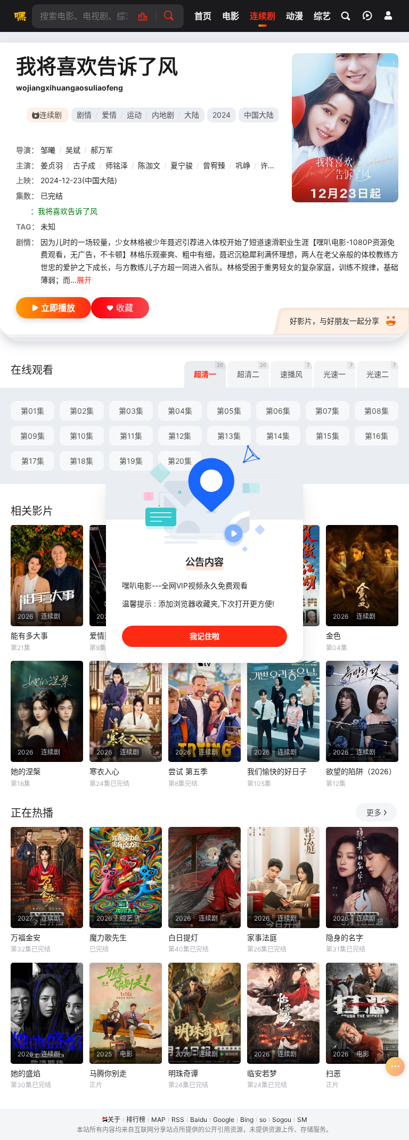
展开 (84, 279)
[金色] (362, 575)
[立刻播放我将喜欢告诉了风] (345, 127)
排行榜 (135, 1119)
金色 (333, 635)
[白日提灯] (204, 877)
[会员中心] (388, 15)
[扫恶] (362, 1013)
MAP (158, 1119)
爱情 (109, 114)
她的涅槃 (25, 771)
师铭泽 (116, 165)
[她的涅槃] (47, 711)
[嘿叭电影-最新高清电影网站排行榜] (148, 16)
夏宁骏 (181, 165)
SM (302, 1119)
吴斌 (73, 149)
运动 (134, 114)
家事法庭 (262, 937)
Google (223, 1119)
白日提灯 (183, 937)
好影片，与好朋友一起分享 (334, 320)
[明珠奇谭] (204, 1013)
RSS (177, 1119)
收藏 (124, 307)
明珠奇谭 (183, 1073)
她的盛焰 (25, 1073)
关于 (114, 1119)
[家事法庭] (283, 877)
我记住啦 (204, 636)
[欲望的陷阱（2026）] (362, 711)
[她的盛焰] (47, 1013)
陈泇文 (149, 165)
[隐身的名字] (362, 877)
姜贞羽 (51, 165)
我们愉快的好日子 (277, 771)
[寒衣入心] (125, 711)
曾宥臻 (214, 165)
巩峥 (242, 165)
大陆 (191, 114)
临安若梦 (262, 1073)
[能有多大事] (47, 575)
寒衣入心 (104, 771)
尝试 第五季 (188, 771)
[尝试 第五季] (204, 711)
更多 (373, 812)
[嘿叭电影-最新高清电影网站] (19, 16)
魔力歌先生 (108, 937)
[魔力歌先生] (125, 877)
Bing (246, 1119)
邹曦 (47, 149)
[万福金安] (47, 877)
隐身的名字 (344, 937)
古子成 (84, 165)
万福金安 (25, 937)
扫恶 (333, 1073)
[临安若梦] (283, 1013)
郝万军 (102, 149)
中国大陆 (259, 114)
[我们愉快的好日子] (283, 711)
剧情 (84, 114)
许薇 (267, 165)
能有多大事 (29, 635)
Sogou (281, 1119)
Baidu (198, 1119)
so (262, 1119)
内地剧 (163, 114)
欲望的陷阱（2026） (361, 771)
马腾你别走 (108, 1073)
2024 (221, 114)
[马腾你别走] (125, 1013)
